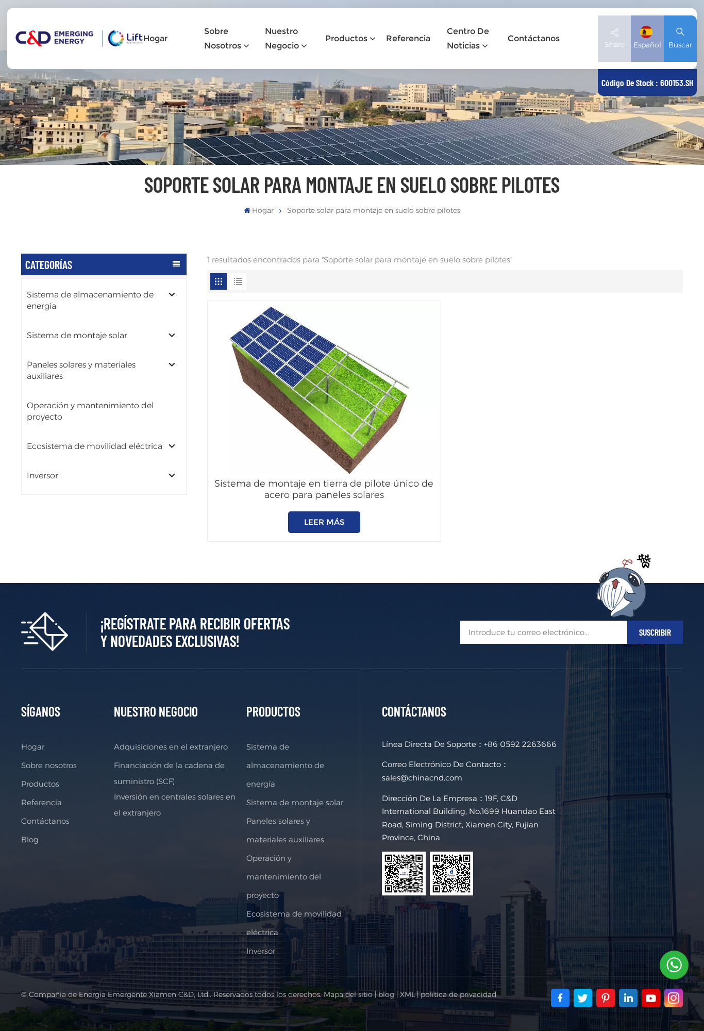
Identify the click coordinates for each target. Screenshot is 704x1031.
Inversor (42, 475)
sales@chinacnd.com (422, 778)
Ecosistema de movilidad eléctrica (94, 446)
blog (386, 994)
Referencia (408, 38)
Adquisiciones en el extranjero (171, 747)
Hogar (155, 38)
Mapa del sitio (348, 994)
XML (407, 994)
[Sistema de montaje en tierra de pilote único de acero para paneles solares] (324, 389)
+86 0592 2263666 (520, 744)
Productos (346, 38)
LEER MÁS (324, 522)
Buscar (680, 44)
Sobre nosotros (222, 38)
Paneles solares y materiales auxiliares (81, 370)
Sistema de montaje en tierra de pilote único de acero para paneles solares (323, 489)
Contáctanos (534, 38)
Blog (30, 839)
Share (615, 44)
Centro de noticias (468, 38)
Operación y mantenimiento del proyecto (90, 411)
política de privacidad (458, 994)
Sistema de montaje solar (77, 335)
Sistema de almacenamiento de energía (90, 300)
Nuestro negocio (282, 38)
